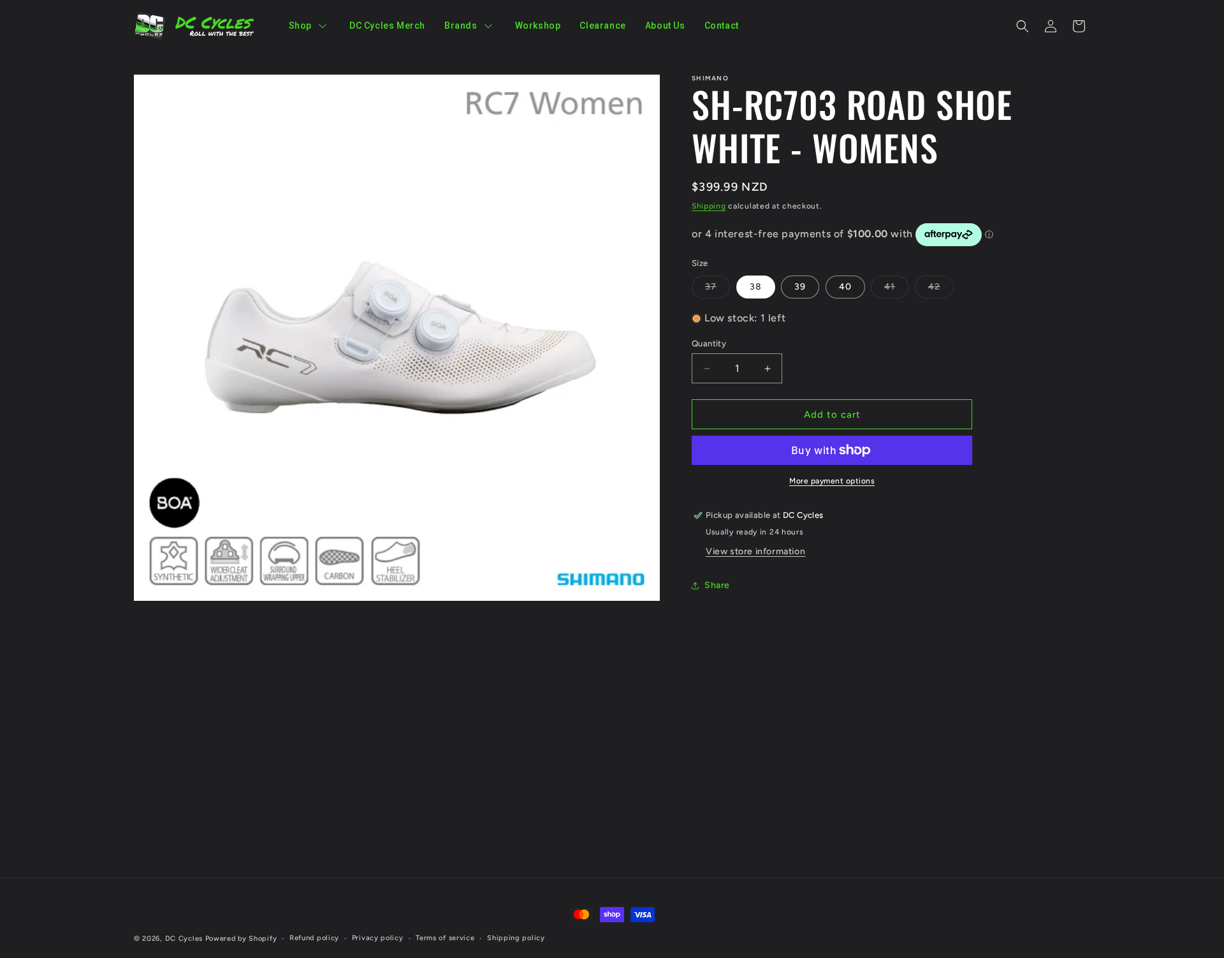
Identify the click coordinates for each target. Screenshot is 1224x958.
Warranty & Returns (831, 761)
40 (845, 286)
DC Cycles (184, 938)
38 (756, 286)
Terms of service (445, 938)
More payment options (832, 480)
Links (800, 694)
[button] (1023, 26)
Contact (806, 738)
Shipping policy (516, 938)
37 (717, 289)
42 (941, 289)
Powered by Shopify (241, 938)
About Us (809, 716)
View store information (755, 551)
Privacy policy (378, 938)
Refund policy (314, 938)
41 (896, 289)
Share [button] (717, 585)
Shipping (709, 206)
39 (800, 286)
